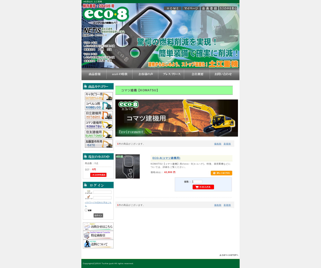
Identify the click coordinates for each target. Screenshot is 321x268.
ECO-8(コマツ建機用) (166, 157)
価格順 (217, 144)
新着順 (227, 144)
